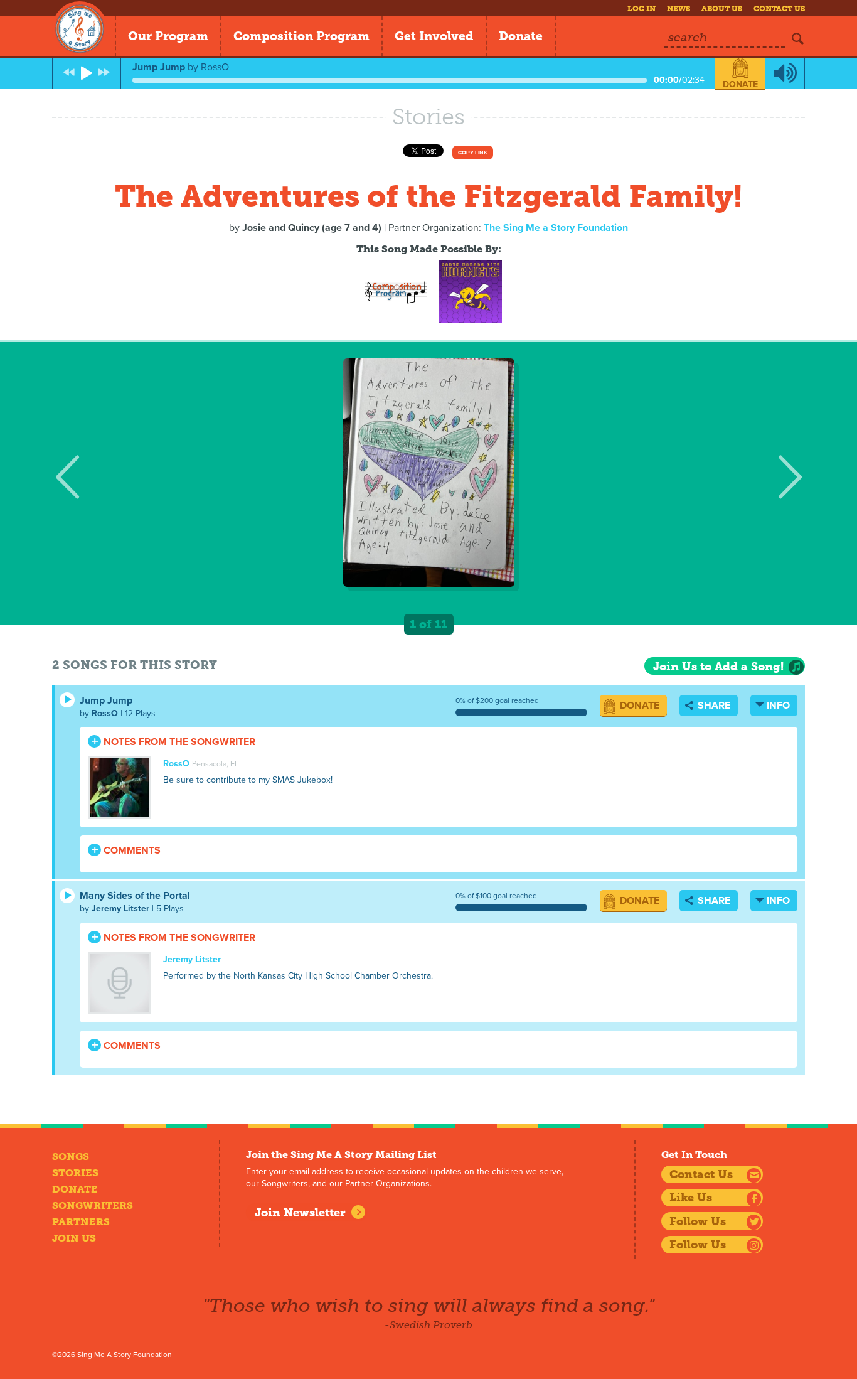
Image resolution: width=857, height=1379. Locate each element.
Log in (641, 8)
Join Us (74, 1238)
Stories (75, 1173)
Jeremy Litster (120, 908)
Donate (521, 36)
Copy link (472, 152)
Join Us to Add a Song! (718, 666)
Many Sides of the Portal (135, 895)
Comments (131, 850)
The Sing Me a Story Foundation (556, 228)
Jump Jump (106, 700)
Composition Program (301, 36)
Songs (70, 1156)
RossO (105, 713)
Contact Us (779, 8)
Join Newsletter (300, 1213)
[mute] (784, 73)
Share (712, 705)
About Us (721, 8)
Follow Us (697, 1221)
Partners (81, 1222)
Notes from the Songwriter (178, 742)
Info (778, 705)
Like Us (690, 1198)
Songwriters (92, 1205)
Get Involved (434, 36)
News (678, 8)
